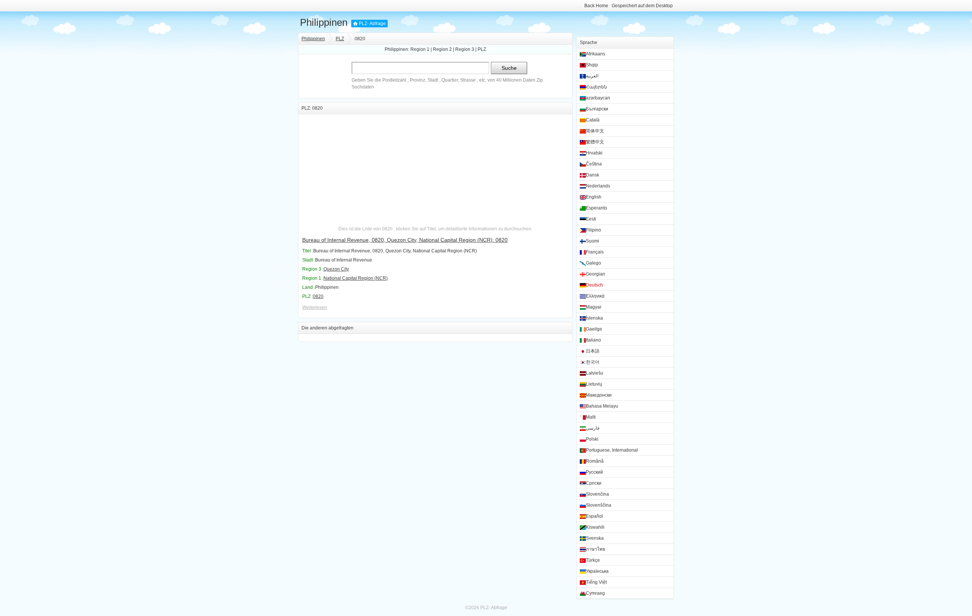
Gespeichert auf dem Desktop (642, 5)
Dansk (592, 175)
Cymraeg (595, 593)
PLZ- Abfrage (372, 23)
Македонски (599, 395)
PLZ (340, 38)
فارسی (593, 428)
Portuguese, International (612, 450)
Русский (594, 472)
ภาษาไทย (595, 549)
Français (595, 252)
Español (594, 516)
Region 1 (419, 49)
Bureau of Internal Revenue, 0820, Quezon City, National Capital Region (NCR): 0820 (405, 240)
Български (597, 109)
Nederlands (598, 186)
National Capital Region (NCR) (355, 278)
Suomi (592, 241)
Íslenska (594, 318)
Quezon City (336, 269)
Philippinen (323, 22)
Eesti (591, 219)
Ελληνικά (595, 296)
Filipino (593, 230)
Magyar (593, 307)
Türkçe (593, 560)
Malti (591, 417)
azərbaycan (598, 98)
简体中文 (595, 131)
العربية (592, 76)
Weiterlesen (314, 307)
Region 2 (442, 49)
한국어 (593, 362)
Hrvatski (594, 153)
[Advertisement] (435, 167)
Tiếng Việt (596, 582)
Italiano (593, 340)
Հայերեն (596, 87)
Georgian (595, 274)
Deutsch (594, 285)
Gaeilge (594, 329)
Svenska (595, 538)
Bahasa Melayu (602, 406)
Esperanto (596, 208)
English (593, 197)
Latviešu (594, 373)
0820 (318, 296)
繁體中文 (595, 142)
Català (593, 120)
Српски (593, 483)
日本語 (593, 351)
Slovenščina (598, 505)
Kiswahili (595, 527)
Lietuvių (594, 384)
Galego (593, 263)
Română (595, 461)
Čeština (594, 164)
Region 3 (464, 49)
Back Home (596, 5)
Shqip (592, 65)
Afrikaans (595, 54)
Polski (592, 439)
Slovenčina (597, 494)
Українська (597, 571)
